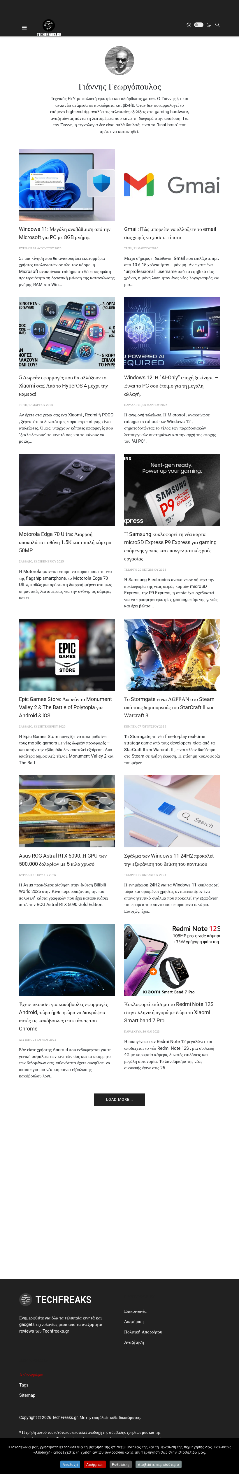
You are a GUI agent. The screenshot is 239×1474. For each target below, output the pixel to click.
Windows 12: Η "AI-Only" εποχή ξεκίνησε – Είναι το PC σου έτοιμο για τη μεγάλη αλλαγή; (171, 385)
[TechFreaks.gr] (48, 27)
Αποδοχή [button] (70, 1464)
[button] (24, 27)
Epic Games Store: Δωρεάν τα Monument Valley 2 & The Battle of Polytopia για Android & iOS (65, 707)
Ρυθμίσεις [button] (120, 1464)
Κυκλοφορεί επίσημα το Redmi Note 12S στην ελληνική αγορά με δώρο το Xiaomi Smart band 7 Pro (169, 1012)
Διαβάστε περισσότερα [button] (158, 1464)
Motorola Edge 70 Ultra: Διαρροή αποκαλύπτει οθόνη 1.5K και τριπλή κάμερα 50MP (65, 542)
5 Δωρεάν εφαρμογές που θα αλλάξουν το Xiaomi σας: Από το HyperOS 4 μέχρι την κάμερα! (63, 385)
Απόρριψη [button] (94, 1464)
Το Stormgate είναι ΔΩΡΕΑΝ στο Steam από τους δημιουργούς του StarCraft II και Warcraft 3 (169, 707)
